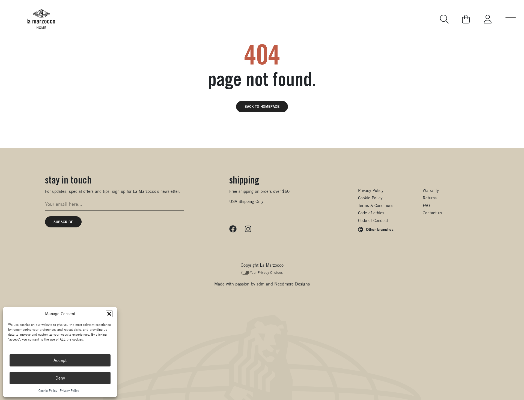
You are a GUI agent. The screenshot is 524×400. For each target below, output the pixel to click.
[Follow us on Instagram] (248, 229)
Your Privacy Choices (266, 272)
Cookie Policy (47, 391)
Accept (60, 360)
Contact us (432, 212)
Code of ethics (371, 212)
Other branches (380, 229)
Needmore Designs (292, 284)
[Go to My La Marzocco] (487, 19)
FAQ (426, 205)
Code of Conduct (373, 220)
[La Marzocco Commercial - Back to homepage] (41, 19)
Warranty (431, 190)
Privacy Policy (69, 391)
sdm (260, 284)
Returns (430, 198)
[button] (109, 314)
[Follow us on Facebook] (233, 229)
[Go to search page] (445, 19)
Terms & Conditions (375, 205)
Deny (60, 378)
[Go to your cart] (465, 19)
